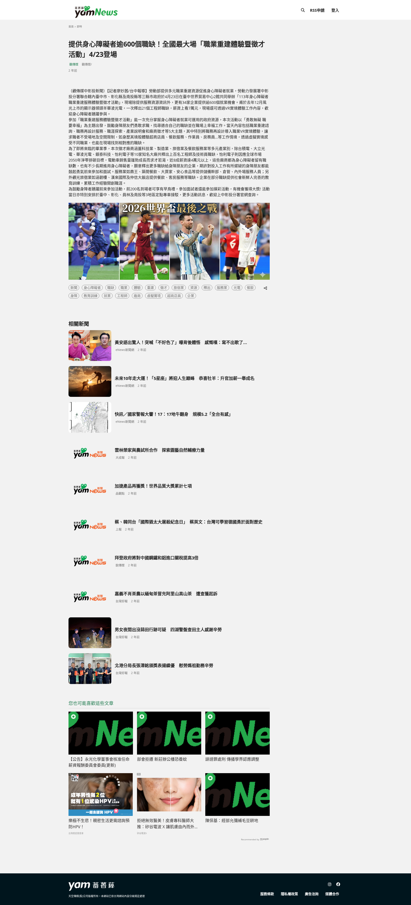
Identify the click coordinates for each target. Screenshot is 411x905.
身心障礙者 (92, 287)
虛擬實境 (154, 295)
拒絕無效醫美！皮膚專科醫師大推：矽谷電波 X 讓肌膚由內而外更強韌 (167, 824)
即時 (79, 26)
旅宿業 (179, 287)
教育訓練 (90, 295)
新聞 (73, 287)
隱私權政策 (289, 894)
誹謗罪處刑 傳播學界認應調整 (232, 759)
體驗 (137, 287)
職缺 (110, 287)
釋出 (207, 287)
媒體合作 (332, 894)
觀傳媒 (73, 64)
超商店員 (174, 295)
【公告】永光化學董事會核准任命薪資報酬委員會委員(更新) (99, 762)
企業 (190, 295)
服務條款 (267, 894)
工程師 (122, 295)
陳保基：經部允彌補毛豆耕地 (231, 820)
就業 (107, 295)
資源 (193, 287)
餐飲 (250, 287)
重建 (150, 287)
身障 (73, 295)
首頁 (71, 26)
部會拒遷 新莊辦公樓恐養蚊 (162, 759)
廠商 (137, 295)
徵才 (163, 287)
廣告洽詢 (312, 894)
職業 (124, 287)
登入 (335, 10)
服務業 (222, 287)
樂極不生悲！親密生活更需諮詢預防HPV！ (99, 824)
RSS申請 (317, 10)
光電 (237, 287)
